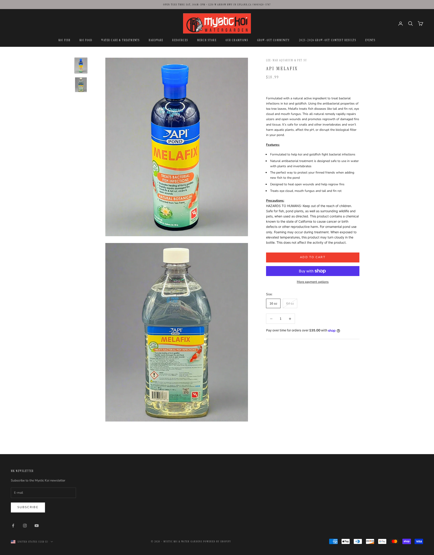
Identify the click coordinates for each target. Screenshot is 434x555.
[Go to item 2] (81, 85)
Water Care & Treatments (120, 40)
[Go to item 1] (81, 65)
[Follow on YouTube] (36, 525)
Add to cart (313, 257)
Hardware (156, 40)
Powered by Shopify (217, 541)
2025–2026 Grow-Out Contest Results (327, 40)
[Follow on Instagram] (25, 525)
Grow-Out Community (273, 40)
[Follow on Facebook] (13, 525)
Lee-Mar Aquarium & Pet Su (286, 60)
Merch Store (207, 40)
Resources (180, 40)
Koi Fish (65, 40)
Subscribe (27, 507)
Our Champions (237, 40)
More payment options (313, 282)
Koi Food (86, 40)
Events (370, 40)
